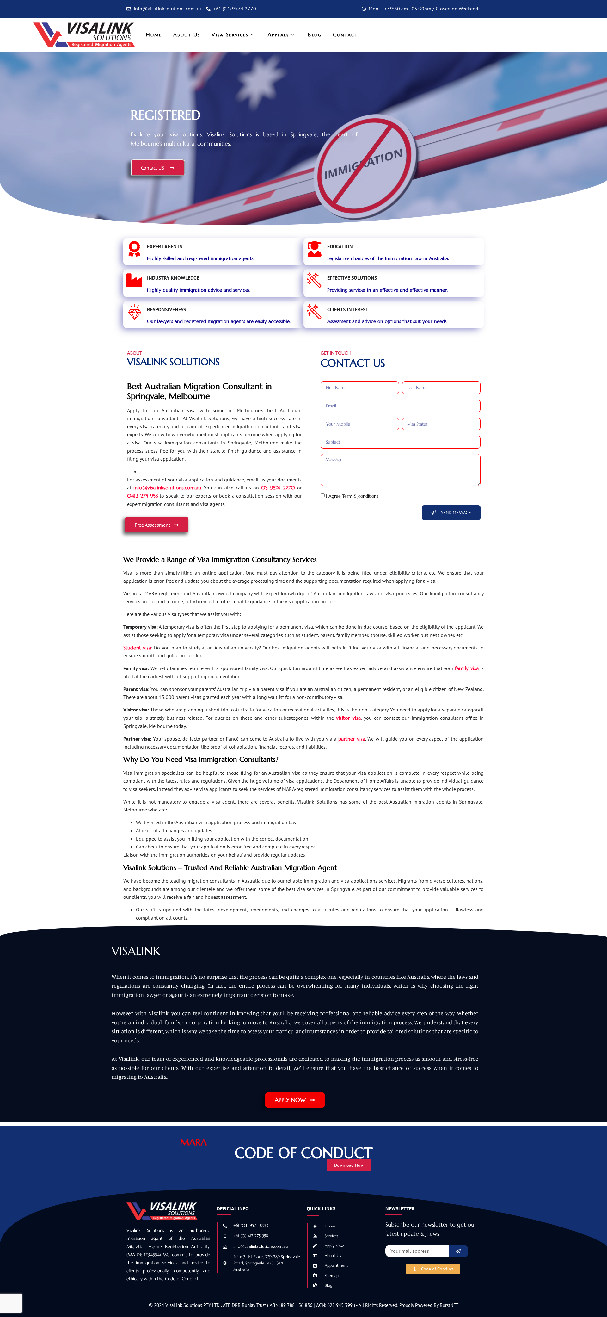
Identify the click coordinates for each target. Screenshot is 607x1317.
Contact (345, 34)
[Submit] (458, 1251)
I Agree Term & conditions (352, 496)
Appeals (278, 34)
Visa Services (230, 34)
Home (154, 34)
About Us (186, 34)
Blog (314, 34)
